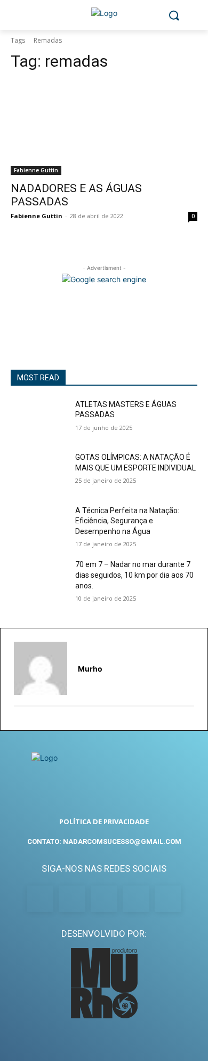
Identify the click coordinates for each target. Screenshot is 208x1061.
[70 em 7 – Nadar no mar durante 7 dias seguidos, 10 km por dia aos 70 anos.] (39, 579)
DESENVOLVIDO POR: (104, 933)
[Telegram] (136, 899)
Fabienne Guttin (36, 170)
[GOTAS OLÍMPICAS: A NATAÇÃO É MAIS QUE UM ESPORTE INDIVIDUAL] (39, 472)
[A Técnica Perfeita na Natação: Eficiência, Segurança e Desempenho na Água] (39, 525)
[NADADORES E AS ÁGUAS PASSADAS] (104, 128)
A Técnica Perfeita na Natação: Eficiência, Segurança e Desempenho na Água (127, 521)
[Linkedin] (104, 899)
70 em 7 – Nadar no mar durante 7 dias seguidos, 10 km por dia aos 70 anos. (134, 574)
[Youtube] (168, 899)
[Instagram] (72, 899)
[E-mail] (19, 723)
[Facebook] (40, 899)
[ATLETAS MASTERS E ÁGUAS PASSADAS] (39, 419)
